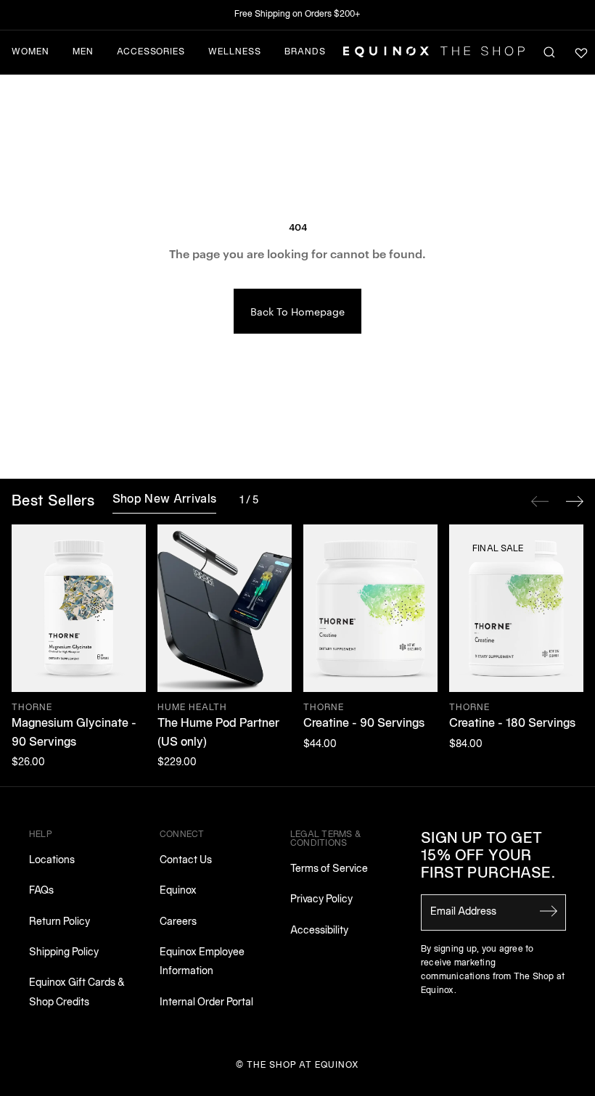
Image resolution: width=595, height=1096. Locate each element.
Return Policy (59, 922)
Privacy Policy (321, 900)
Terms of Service (329, 869)
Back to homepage (297, 311)
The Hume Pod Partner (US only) (218, 733)
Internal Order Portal (206, 1003)
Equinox (178, 891)
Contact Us (186, 860)
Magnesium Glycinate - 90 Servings (74, 733)
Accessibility (319, 931)
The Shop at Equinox (303, 1065)
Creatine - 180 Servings (512, 724)
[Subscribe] (548, 911)
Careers (178, 922)
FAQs (41, 891)
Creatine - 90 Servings (363, 724)
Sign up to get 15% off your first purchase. (488, 857)
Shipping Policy (64, 952)
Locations (52, 860)
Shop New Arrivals (164, 500)
